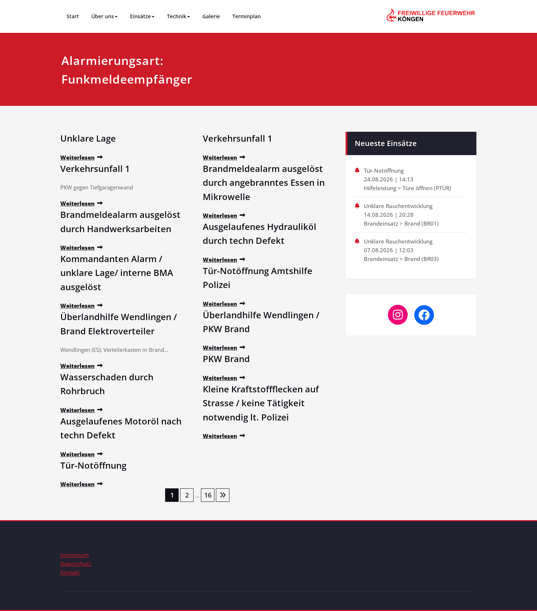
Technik (176, 16)
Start (72, 16)
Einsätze (140, 16)
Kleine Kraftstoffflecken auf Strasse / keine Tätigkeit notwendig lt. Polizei (261, 403)
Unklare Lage (88, 138)
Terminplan (246, 16)
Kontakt (70, 572)
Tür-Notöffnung (93, 465)
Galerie (211, 16)
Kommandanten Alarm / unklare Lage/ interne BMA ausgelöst (116, 273)
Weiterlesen (77, 157)
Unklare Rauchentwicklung (398, 206)
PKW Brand (226, 359)
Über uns (102, 16)
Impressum (74, 554)
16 (208, 495)
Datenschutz (75, 563)
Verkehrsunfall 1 (95, 168)
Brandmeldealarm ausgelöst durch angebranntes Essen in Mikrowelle (264, 182)
